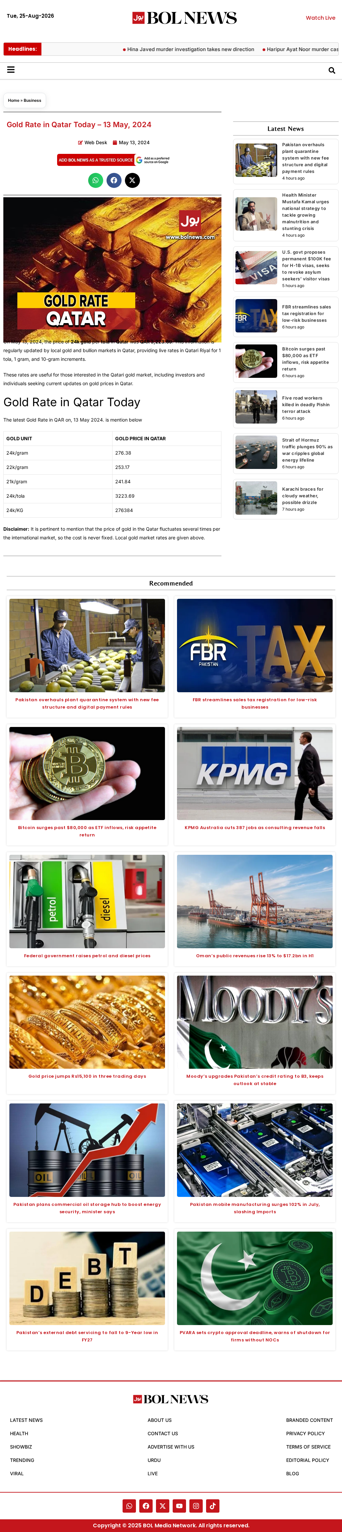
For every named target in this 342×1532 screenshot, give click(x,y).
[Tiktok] (212, 1506)
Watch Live (320, 18)
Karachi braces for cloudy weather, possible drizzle (302, 495)
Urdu (154, 1460)
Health (19, 1433)
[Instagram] (196, 1506)
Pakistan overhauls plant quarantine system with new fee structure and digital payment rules (305, 158)
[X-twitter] (162, 1506)
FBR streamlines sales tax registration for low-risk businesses (306, 313)
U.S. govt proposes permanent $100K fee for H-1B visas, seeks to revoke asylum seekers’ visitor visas (306, 265)
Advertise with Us (171, 1447)
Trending (22, 1460)
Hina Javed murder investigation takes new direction (158, 49)
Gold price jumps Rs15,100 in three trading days (87, 1076)
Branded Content (309, 1420)
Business (32, 100)
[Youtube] (179, 1506)
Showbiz (21, 1447)
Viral (17, 1473)
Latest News (26, 1420)
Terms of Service (308, 1447)
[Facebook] (146, 1506)
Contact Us (163, 1433)
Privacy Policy (305, 1433)
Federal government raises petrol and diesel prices (87, 956)
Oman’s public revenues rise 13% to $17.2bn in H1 (255, 956)
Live (153, 1473)
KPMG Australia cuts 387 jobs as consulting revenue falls (255, 827)
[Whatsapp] (129, 1506)
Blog (292, 1473)
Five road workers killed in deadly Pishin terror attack (306, 404)
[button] (95, 180)
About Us (160, 1420)
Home (13, 100)
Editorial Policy (307, 1460)
